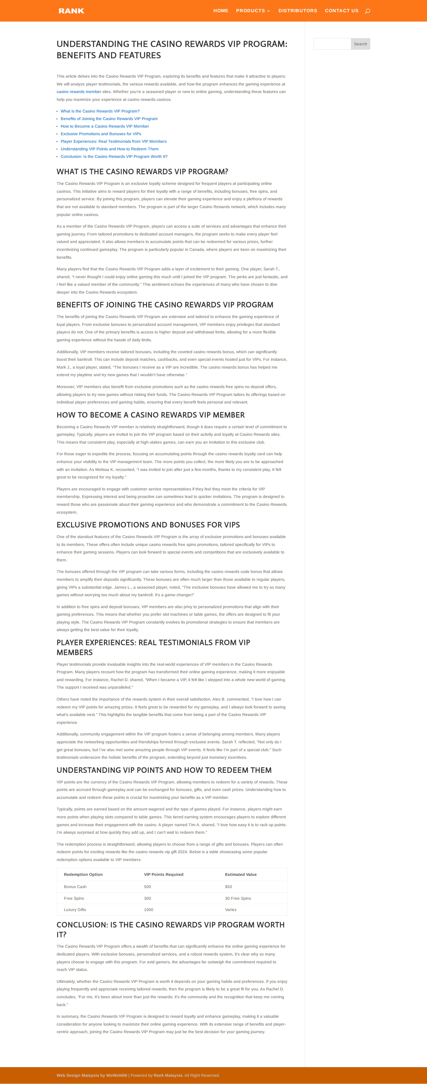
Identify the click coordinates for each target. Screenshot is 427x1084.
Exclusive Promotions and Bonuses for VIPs (101, 133)
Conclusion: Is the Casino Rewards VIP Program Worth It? (114, 156)
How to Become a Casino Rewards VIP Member (105, 126)
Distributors (298, 11)
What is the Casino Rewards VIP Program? (100, 111)
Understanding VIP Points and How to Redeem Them (110, 149)
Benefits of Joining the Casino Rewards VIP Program (109, 118)
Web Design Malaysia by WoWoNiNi (92, 1075)
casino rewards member (79, 91)
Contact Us (342, 11)
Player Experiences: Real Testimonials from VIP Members (114, 141)
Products (250, 11)
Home (221, 11)
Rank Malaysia (168, 1075)
